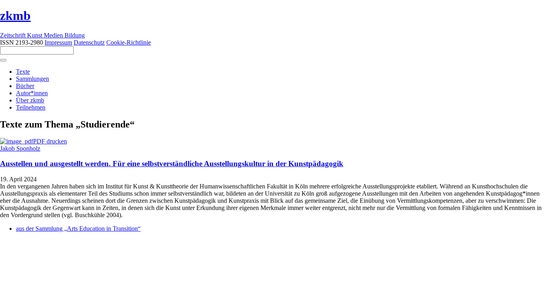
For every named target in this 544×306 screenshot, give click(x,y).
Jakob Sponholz (20, 148)
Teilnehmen (30, 107)
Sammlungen (32, 78)
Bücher (25, 85)
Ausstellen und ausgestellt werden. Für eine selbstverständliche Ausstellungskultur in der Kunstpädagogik (171, 163)
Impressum (58, 42)
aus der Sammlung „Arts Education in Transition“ (78, 228)
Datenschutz (89, 42)
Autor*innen (32, 93)
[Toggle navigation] (3, 60)
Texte (23, 71)
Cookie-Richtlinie (128, 42)
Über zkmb (30, 100)
